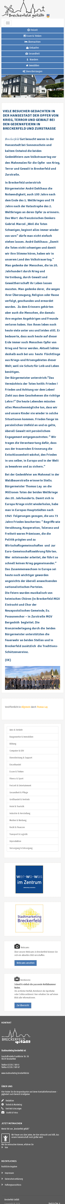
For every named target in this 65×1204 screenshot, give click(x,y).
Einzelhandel (15, 764)
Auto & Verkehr (16, 729)
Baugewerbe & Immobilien (21, 736)
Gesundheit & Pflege (19, 792)
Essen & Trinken (33, 35)
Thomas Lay (42, 707)
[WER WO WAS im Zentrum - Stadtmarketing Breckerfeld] (25, 892)
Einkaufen (34, 47)
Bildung (13, 743)
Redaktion (9, 1100)
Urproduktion (15, 841)
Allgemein (26, 707)
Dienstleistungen (34, 71)
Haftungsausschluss (12, 1185)
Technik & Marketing (13, 1104)
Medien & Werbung (18, 820)
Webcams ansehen (25, 962)
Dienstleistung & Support (21, 757)
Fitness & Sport (16, 778)
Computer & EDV (17, 750)
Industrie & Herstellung (20, 813)
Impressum (8, 1173)
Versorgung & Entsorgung (21, 848)
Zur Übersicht (23, 1005)
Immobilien (34, 65)
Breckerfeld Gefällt (12, 1199)
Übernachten (34, 41)
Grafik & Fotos (11, 1112)
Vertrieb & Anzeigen (12, 1108)
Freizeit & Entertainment (20, 785)
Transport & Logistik (18, 834)
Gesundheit (34, 53)
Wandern (33, 59)
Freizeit (34, 30)
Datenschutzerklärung (13, 1179)
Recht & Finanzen (17, 827)
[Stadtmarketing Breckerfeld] (25, 931)
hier (5, 1147)
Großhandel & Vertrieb (20, 799)
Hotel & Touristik (17, 806)
